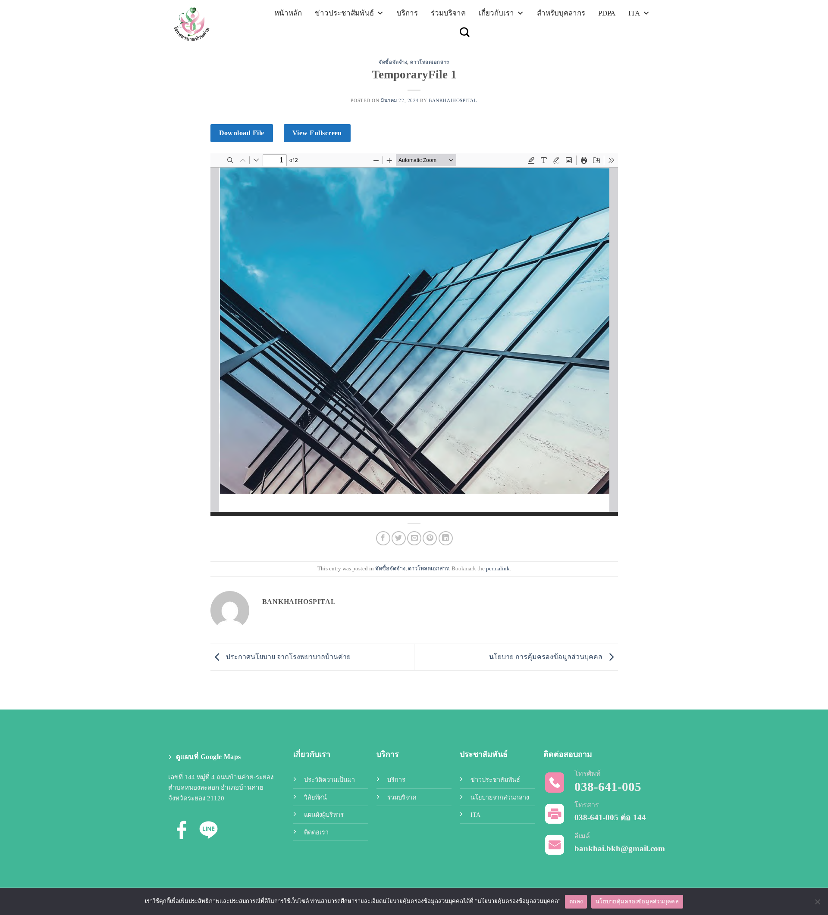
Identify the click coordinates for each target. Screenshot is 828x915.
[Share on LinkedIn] (446, 538)
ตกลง (576, 901)
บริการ (407, 13)
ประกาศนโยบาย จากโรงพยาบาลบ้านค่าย (287, 656)
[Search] (464, 32)
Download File (241, 133)
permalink (498, 569)
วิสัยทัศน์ (315, 797)
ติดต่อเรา (316, 832)
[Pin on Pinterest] (430, 538)
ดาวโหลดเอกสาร (429, 62)
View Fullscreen (317, 133)
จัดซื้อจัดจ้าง (393, 62)
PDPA (606, 13)
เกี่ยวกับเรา (496, 13)
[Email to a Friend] (414, 538)
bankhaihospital (453, 100)
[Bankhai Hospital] (210, 23)
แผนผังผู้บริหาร (324, 814)
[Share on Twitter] (399, 538)
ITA (634, 13)
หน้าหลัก (288, 13)
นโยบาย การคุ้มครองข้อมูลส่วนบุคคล (546, 656)
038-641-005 (596, 817)
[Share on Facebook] (383, 538)
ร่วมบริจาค (448, 13)
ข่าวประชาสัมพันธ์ (344, 13)
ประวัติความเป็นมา (329, 779)
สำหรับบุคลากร (561, 13)
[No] (817, 904)
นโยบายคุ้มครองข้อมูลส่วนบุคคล (637, 901)
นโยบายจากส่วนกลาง (499, 797)
